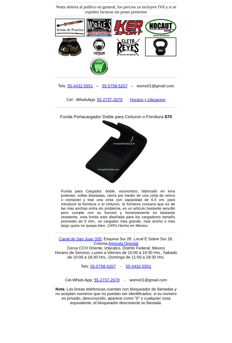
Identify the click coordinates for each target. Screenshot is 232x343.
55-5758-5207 (115, 86)
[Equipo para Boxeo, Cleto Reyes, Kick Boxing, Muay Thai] (128, 55)
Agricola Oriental (123, 243)
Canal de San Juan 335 (80, 239)
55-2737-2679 (109, 99)
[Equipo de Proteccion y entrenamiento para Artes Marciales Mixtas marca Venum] (99, 55)
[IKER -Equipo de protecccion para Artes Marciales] (128, 34)
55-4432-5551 (80, 86)
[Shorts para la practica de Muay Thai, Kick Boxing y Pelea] (69, 55)
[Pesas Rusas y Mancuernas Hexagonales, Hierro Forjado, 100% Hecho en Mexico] (160, 55)
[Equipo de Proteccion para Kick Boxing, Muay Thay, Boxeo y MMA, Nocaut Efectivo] (161, 36)
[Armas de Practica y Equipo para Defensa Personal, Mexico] (70, 36)
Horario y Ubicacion (148, 99)
